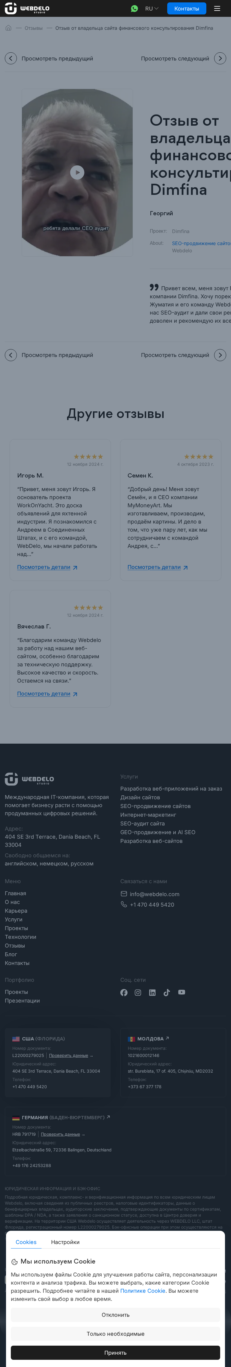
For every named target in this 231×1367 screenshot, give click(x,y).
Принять (115, 1353)
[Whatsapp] (134, 8)
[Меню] (217, 8)
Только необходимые (116, 1334)
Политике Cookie (142, 1291)
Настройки (65, 1242)
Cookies (26, 1242)
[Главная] (27, 8)
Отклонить (116, 1315)
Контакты (186, 8)
